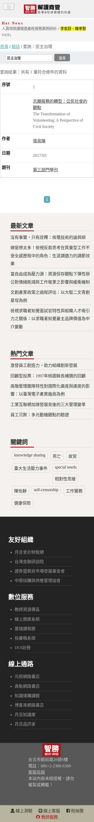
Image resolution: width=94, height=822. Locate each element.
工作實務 (74, 491)
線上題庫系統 (27, 619)
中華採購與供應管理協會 (38, 580)
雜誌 (15, 46)
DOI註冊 (23, 647)
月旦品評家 (25, 724)
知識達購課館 (27, 695)
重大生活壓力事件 (31, 468)
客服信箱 (36, 772)
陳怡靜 (20, 491)
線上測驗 (23, 811)
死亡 (57, 456)
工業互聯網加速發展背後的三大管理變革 (48, 404)
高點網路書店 (27, 686)
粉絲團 (77, 811)
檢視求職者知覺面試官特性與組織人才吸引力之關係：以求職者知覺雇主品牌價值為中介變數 (50, 319)
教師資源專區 (27, 609)
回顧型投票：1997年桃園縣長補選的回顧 (48, 376)
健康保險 (22, 503)
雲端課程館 (25, 628)
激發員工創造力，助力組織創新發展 (43, 365)
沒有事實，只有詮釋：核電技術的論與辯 (48, 237)
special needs (66, 467)
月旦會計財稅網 (29, 552)
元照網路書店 (27, 676)
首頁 (4, 46)
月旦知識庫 (25, 714)
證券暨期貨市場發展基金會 (40, 571)
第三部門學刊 (45, 170)
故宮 (72, 456)
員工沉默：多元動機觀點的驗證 (39, 415)
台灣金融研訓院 (29, 561)
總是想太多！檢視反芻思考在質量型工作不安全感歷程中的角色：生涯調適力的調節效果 (50, 255)
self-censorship (46, 489)
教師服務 (49, 817)
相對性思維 (65, 479)
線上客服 (51, 811)
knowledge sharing (29, 455)
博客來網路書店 (29, 705)
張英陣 (39, 141)
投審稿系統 (25, 638)
